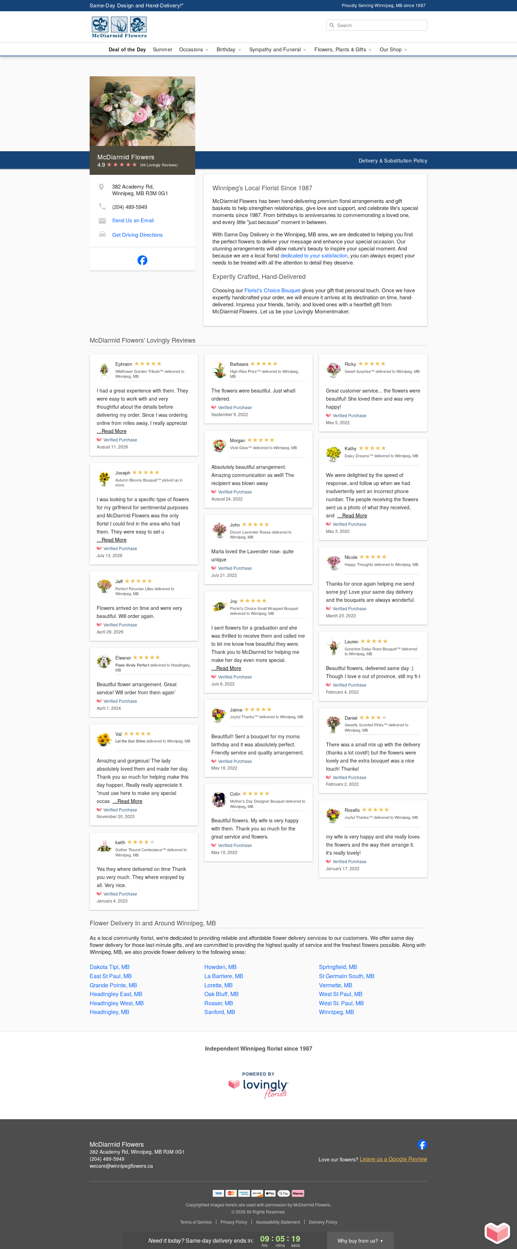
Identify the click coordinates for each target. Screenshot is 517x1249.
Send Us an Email (133, 220)
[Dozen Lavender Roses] (219, 530)
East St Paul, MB (111, 976)
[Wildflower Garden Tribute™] (104, 369)
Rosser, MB (218, 1003)
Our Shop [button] (391, 49)
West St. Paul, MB (341, 1003)
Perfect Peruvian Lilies (134, 588)
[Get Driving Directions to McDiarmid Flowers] (102, 233)
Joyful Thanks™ (244, 716)
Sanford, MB (219, 1012)
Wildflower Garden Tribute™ (139, 371)
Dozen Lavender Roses (250, 532)
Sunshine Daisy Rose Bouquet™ (373, 648)
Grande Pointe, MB (113, 985)
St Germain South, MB (347, 976)
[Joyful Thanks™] (219, 715)
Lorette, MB (218, 985)
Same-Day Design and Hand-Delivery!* (137, 5)
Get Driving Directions (137, 234)
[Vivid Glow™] (219, 446)
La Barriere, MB (223, 976)
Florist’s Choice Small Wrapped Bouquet (264, 608)
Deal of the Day (127, 49)
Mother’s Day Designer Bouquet (257, 801)
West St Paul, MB (341, 994)
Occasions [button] (191, 49)
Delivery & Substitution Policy (393, 160)
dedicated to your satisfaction (314, 255)
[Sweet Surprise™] (334, 369)
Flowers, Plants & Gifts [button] (340, 49)
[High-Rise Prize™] (219, 369)
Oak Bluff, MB (221, 994)
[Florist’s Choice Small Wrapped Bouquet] (219, 607)
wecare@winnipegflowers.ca (121, 1165)
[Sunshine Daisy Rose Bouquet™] (334, 647)
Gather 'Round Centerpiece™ (140, 849)
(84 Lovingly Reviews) (159, 164)
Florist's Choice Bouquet (272, 290)
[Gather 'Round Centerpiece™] (104, 846)
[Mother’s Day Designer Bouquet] (219, 799)
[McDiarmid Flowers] (140, 27)
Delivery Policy (323, 1222)
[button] (498, 1219)
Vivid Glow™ (241, 447)
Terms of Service (196, 1222)
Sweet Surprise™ (360, 371)
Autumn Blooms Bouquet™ (138, 480)
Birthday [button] (227, 49)
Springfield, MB (338, 967)
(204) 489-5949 (129, 206)
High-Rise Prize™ (245, 371)
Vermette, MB (335, 985)
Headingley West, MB (117, 1003)
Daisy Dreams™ (359, 455)
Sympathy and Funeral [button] (275, 49)
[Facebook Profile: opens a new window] (142, 258)
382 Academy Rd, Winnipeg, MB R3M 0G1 (137, 1151)
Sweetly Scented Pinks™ (366, 724)
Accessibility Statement (278, 1222)
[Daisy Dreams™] (334, 454)
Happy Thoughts (359, 564)
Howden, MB (220, 967)
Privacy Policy (234, 1222)
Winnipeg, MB (336, 1012)
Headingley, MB (109, 1012)
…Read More (112, 430)
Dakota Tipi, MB (110, 967)
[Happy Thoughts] (334, 563)
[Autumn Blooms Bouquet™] (104, 478)
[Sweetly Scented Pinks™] (334, 724)
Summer (162, 49)
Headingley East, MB (116, 994)
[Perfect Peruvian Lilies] (104, 586)
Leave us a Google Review (393, 1159)
